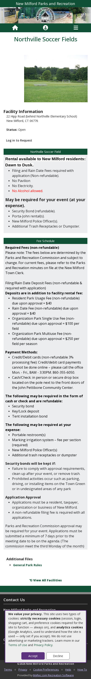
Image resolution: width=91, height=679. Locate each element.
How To (82, 669)
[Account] (45, 27)
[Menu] (76, 27)
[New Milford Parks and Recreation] (45, 15)
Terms (8, 669)
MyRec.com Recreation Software (53, 675)
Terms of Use (17, 645)
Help (68, 669)
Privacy (22, 669)
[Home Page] (15, 27)
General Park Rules (27, 565)
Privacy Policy (43, 645)
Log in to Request (19, 140)
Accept (33, 656)
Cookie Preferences (46, 669)
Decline (58, 656)
